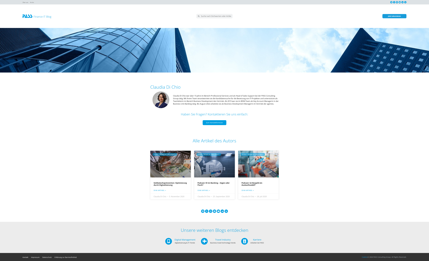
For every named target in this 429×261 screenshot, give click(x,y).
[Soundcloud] (402, 2)
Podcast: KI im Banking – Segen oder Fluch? (214, 184)
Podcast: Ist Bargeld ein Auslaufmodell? (252, 184)
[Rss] (405, 2)
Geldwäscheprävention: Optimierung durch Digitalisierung (170, 184)
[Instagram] (394, 2)
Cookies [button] (365, 257)
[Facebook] (397, 2)
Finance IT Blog (42, 16)
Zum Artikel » (160, 190)
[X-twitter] (206, 211)
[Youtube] (400, 2)
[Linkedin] (391, 2)
